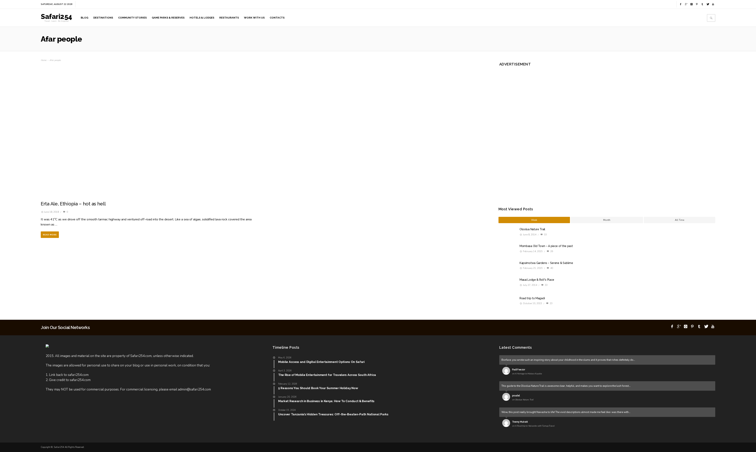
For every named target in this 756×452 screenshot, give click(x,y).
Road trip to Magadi (532, 298)
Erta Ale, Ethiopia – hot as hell (73, 204)
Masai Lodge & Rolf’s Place (537, 279)
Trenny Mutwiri (520, 421)
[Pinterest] (697, 4)
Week (534, 220)
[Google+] (686, 4)
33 (545, 234)
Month (606, 220)
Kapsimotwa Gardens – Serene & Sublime (546, 263)
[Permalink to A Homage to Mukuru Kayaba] (507, 371)
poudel (516, 395)
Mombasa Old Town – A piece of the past (546, 246)
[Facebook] (680, 4)
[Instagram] (691, 4)
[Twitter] (708, 4)
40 (551, 268)
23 (550, 303)
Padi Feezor (518, 369)
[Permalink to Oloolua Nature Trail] (507, 397)
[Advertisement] (533, 131)
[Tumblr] (702, 4)
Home (43, 60)
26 (551, 251)
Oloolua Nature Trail (532, 229)
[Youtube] (713, 4)
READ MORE (50, 235)
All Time (679, 220)
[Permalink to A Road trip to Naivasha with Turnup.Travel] (507, 424)
